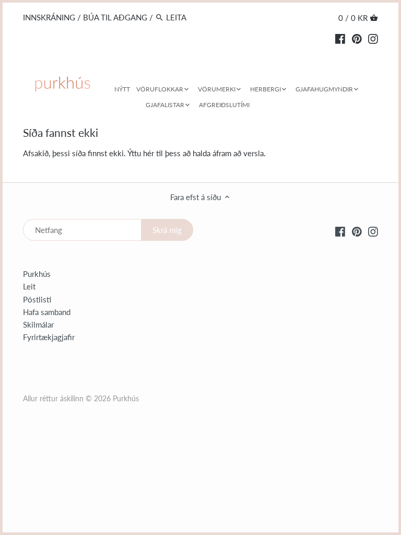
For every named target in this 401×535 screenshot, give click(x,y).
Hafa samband (46, 312)
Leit (29, 286)
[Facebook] (340, 38)
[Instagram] (373, 38)
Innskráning (49, 17)
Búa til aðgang (115, 17)
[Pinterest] (357, 38)
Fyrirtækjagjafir (49, 337)
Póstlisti (37, 299)
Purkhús (37, 273)
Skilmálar (38, 324)
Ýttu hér (140, 153)
